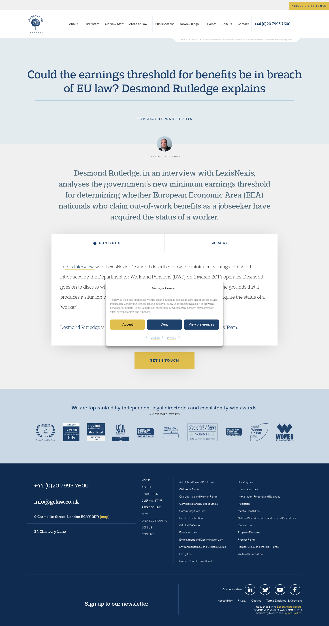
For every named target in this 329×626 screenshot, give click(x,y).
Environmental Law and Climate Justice (202, 546)
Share (223, 243)
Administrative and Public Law (197, 482)
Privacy (171, 337)
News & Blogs (189, 24)
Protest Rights (247, 539)
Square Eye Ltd (292, 613)
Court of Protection (191, 518)
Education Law (188, 532)
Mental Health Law (249, 511)
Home (146, 480)
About (73, 24)
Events (211, 24)
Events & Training (154, 520)
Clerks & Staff (114, 24)
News (145, 514)
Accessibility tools (309, 5)
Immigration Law (248, 489)
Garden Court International (195, 561)
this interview (79, 267)
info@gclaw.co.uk (56, 501)
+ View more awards (165, 414)
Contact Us (110, 243)
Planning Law (246, 525)
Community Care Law (192, 511)
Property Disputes (249, 532)
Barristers (92, 24)
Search (298, 24)
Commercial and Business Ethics (198, 503)
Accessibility (225, 600)
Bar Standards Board (289, 606)
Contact (243, 24)
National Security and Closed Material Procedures (267, 518)
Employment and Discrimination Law (201, 539)
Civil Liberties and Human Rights (198, 496)
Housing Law (245, 482)
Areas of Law (138, 24)
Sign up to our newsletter (116, 603)
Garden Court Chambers (35, 24)
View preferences (201, 324)
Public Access (164, 24)
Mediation (244, 503)
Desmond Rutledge (80, 327)
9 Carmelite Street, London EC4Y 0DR (71, 516)
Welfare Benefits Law (250, 554)
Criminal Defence (189, 525)
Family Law (185, 554)
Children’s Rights (189, 489)
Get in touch (164, 360)
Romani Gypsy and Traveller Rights (258, 546)
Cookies (155, 337)
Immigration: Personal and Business (259, 496)
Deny (165, 324)
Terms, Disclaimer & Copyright (284, 600)
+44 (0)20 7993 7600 (272, 23)
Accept (127, 324)
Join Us (227, 24)
